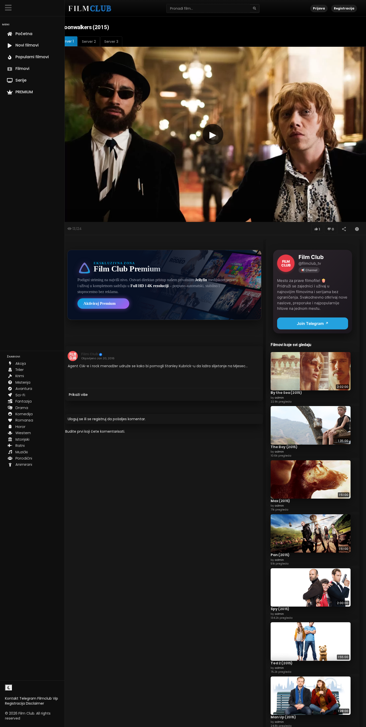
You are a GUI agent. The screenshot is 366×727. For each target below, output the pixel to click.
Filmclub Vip (47, 698)
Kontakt (11, 698)
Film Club (89, 354)
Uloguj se (75, 418)
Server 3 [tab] (111, 41)
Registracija (15, 703)
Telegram (27, 698)
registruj (99, 418)
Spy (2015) (280, 608)
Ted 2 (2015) (282, 663)
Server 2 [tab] (89, 41)
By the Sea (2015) (286, 392)
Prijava (319, 8)
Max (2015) (280, 500)
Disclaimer (35, 703)
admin (279, 398)
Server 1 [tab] (67, 41)
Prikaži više (78, 394)
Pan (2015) (280, 554)
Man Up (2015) (283, 717)
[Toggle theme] (8, 687)
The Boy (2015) (284, 446)
